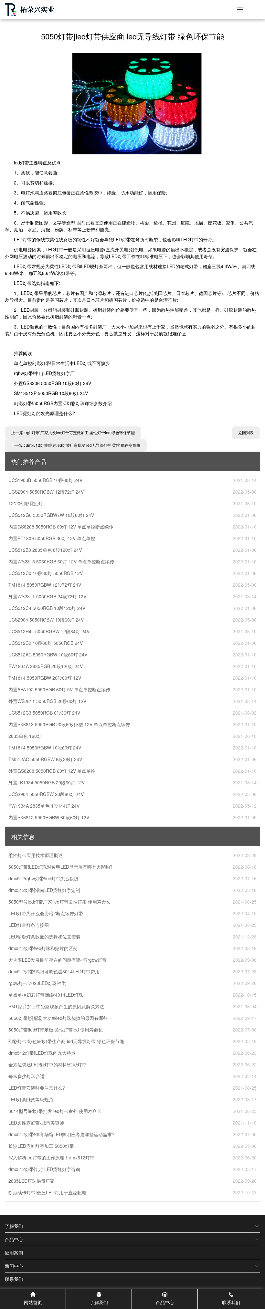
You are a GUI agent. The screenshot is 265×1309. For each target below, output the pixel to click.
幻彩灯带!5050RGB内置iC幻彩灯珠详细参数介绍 (63, 403)
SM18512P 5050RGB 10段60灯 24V (51, 393)
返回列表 (246, 432)
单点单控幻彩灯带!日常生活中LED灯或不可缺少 (62, 363)
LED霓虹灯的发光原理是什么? (44, 413)
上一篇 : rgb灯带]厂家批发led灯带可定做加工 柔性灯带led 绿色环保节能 (73, 432)
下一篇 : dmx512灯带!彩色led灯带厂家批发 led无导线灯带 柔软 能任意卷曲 (75, 445)
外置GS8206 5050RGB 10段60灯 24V (52, 383)
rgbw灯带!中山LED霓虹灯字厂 (44, 373)
